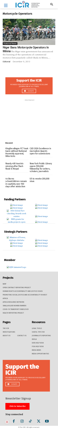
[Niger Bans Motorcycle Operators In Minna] (29, 32)
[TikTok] (30, 421)
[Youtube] (46, 421)
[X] (38, 421)
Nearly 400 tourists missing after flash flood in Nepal (14, 166)
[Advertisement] (29, 118)
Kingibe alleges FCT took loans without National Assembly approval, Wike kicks (16, 152)
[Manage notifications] (7, 422)
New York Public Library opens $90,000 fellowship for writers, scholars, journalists (41, 167)
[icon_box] (29, 85)
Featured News (10, 43)
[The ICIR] (28, 4)
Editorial (6, 61)
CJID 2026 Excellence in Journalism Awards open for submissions (40, 151)
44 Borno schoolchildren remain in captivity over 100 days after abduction (16, 182)
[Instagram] (22, 421)
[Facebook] (13, 421)
